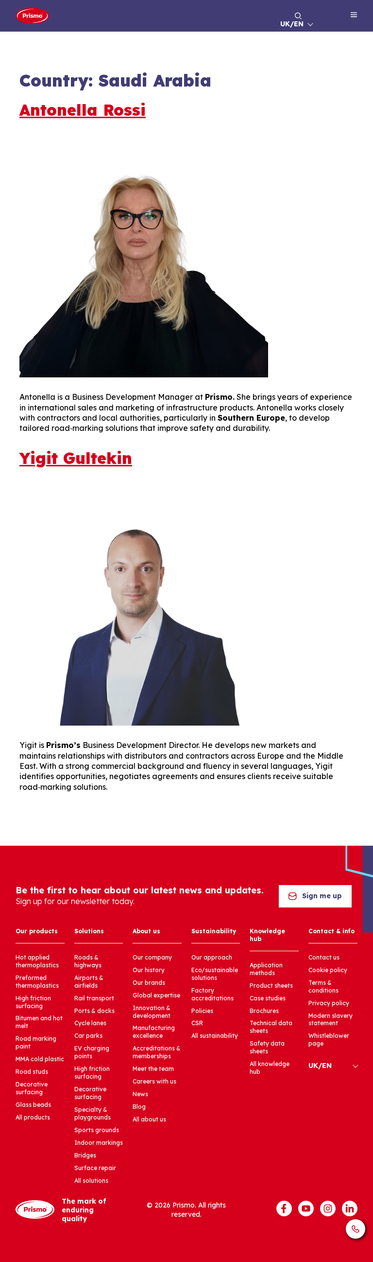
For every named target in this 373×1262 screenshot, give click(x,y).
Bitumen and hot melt (39, 1022)
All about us (149, 1119)
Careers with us (154, 1081)
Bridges (85, 1155)
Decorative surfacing (32, 1088)
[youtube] (306, 1208)
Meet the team (153, 1068)
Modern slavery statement (330, 1019)
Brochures (264, 1010)
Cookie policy (327, 970)
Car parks (88, 1035)
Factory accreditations (212, 994)
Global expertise (156, 995)
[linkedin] (349, 1208)
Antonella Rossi (82, 110)
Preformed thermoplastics (37, 981)
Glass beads (33, 1104)
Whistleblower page (328, 1039)
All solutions (91, 1180)
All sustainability (214, 1035)
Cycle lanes (90, 1023)
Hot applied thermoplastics (37, 961)
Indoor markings (98, 1142)
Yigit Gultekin (75, 458)
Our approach (211, 957)
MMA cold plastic (40, 1059)
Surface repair (95, 1168)
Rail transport (94, 998)
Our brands (149, 982)
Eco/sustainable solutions (214, 973)
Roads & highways (88, 961)
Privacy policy (328, 1003)
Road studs (32, 1071)
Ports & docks (94, 1010)
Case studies (268, 998)
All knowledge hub (269, 1067)
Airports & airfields (88, 981)
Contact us (323, 957)
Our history (149, 970)
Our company (152, 957)
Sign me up (322, 895)
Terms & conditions (323, 986)
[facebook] (284, 1208)
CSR (197, 1023)
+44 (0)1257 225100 (355, 1229)
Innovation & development (151, 1011)
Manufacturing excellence (154, 1031)
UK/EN (292, 23)
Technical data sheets (271, 1026)
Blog (139, 1106)
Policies (202, 1010)
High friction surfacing (33, 1002)
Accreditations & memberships (157, 1052)
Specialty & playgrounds (92, 1113)
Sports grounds (96, 1130)
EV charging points (91, 1052)
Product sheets (271, 985)
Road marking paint (36, 1042)
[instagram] (328, 1208)
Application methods (266, 969)
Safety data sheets (267, 1047)
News (140, 1094)
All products (33, 1117)
